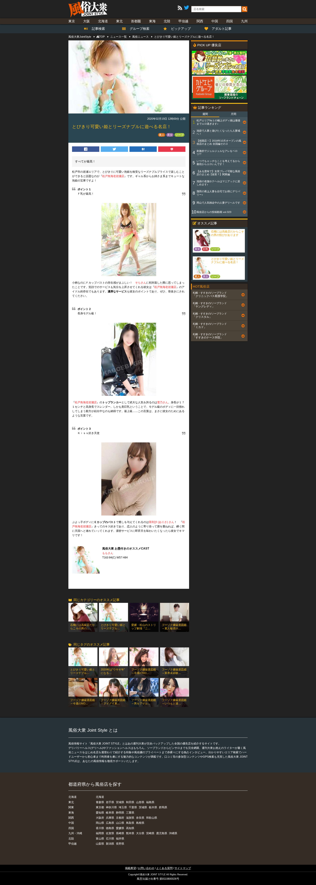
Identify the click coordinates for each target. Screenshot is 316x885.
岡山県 (100, 822)
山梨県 (100, 843)
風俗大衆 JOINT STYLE (153, 874)
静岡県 (120, 812)
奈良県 (140, 817)
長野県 (120, 843)
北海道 (103, 21)
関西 (200, 21)
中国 (214, 21)
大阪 (86, 21)
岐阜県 (110, 812)
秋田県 (130, 802)
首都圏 (136, 21)
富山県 (100, 838)
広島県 (110, 822)
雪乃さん (162, 402)
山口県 (120, 822)
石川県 (110, 838)
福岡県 (100, 833)
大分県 (140, 833)
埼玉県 (123, 807)
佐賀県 (110, 833)
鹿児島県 (161, 833)
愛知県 (100, 812)
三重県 (130, 812)
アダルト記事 (222, 29)
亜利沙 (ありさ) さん (161, 522)
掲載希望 (130, 868)
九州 (244, 21)
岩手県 (110, 802)
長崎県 (120, 833)
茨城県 (143, 807)
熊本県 (130, 833)
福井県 (120, 838)
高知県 (130, 828)
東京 (71, 21)
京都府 (120, 817)
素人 (161, 134)
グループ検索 (137, 28)
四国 (229, 21)
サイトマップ (182, 868)
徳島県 (110, 828)
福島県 (150, 802)
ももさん (107, 553)
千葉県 (133, 807)
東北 (119, 21)
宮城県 (120, 802)
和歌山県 (151, 817)
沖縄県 (173, 833)
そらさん (140, 282)
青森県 (100, 802)
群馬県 (163, 807)
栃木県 (153, 807)
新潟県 (110, 843)
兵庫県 (110, 817)
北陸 (167, 21)
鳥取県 (130, 822)
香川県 (100, 828)
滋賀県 (130, 817)
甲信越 (183, 21)
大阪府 (100, 817)
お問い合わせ (146, 868)
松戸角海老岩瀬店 (113, 176)
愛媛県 (120, 828)
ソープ (179, 134)
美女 (170, 134)
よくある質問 (164, 868)
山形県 (140, 802)
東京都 (100, 807)
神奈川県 (111, 807)
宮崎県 (150, 833)
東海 (152, 21)
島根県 (140, 822)
